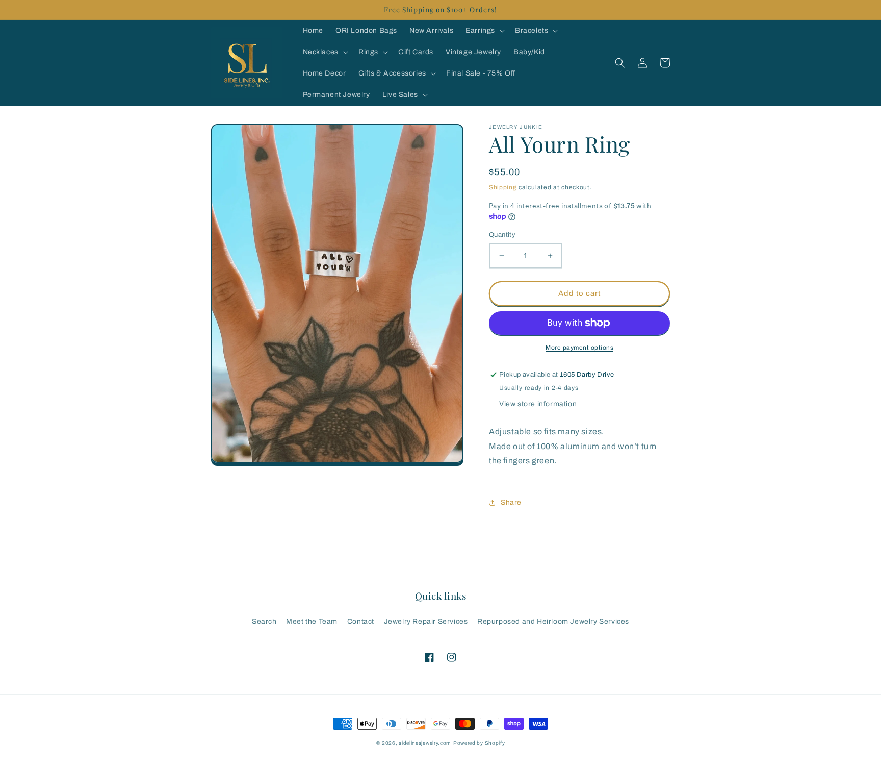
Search (264, 621)
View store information (538, 404)
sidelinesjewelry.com (425, 743)
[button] (484, 30)
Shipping (503, 187)
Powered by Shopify (479, 743)
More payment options (579, 347)
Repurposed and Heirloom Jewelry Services (553, 621)
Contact (360, 621)
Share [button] (511, 502)
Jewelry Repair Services (426, 621)
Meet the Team (312, 621)
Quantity (502, 234)
